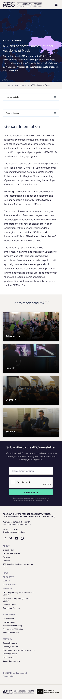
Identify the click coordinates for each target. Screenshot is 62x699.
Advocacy (12, 336)
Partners (6, 557)
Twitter (11, 538)
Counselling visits (10, 643)
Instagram (22, 538)
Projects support (10, 654)
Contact (6, 560)
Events (10, 399)
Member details (12, 97)
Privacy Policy (8, 676)
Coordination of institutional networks (18, 650)
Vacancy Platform (10, 647)
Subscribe (29, 492)
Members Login (9, 622)
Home (8, 85)
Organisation (8, 550)
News (5, 573)
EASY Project (8, 657)
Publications (10, 585)
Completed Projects (11, 608)
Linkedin (16, 538)
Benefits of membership (12, 625)
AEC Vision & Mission (11, 553)
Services (11, 431)
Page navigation (12, 113)
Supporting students (11, 661)
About (6, 546)
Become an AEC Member (13, 629)
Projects (10, 367)
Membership (9, 614)
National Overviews (11, 633)
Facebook (5, 538)
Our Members (20, 85)
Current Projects (9, 604)
